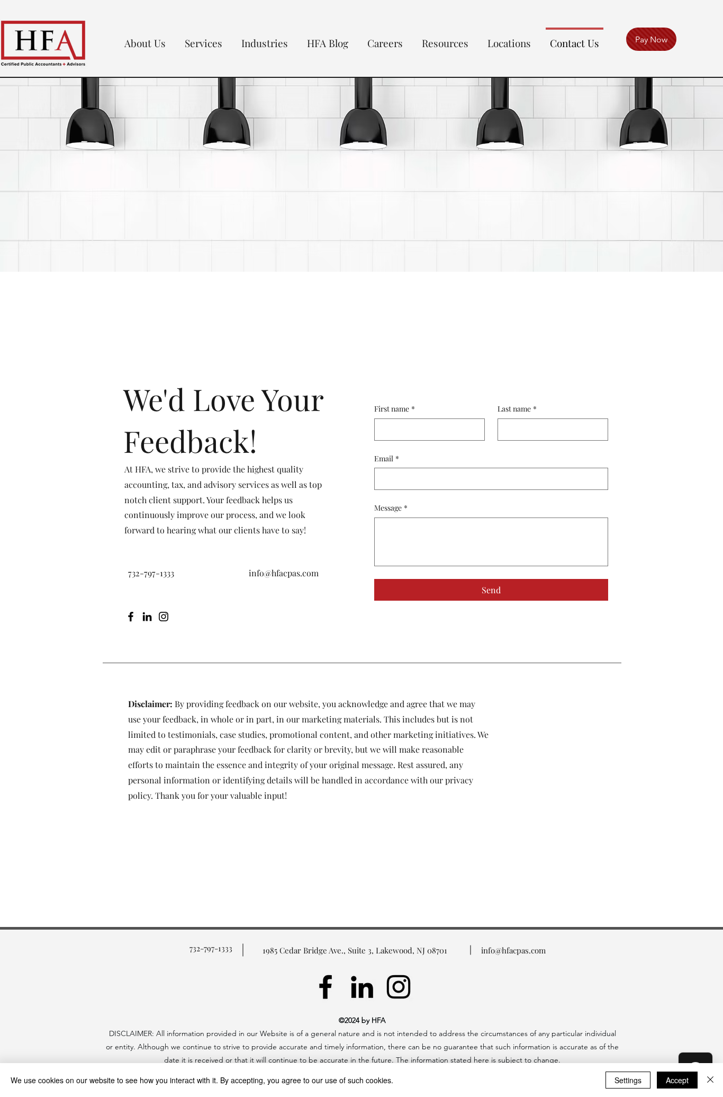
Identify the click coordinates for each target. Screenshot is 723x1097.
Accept (677, 1080)
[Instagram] (163, 616)
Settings (627, 1080)
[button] (145, 38)
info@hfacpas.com (284, 572)
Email (386, 458)
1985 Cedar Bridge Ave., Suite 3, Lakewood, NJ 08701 (355, 950)
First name (394, 409)
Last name (517, 409)
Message (391, 508)
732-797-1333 (210, 948)
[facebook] (325, 987)
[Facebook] (130, 616)
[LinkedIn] (147, 616)
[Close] (710, 1080)
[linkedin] (362, 987)
